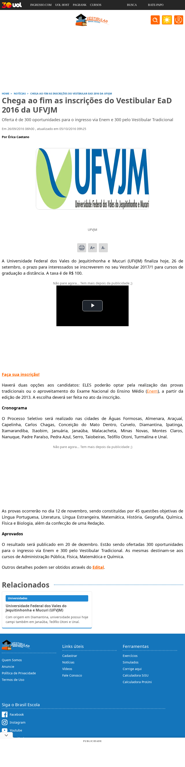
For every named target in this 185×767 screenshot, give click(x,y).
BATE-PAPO (155, 5)
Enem (152, 391)
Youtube (16, 730)
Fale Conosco (72, 675)
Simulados (131, 662)
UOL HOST (62, 5)
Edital (98, 567)
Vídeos (67, 669)
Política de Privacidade (19, 673)
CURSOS (95, 5)
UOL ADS (36, 15)
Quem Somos (12, 660)
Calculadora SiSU (135, 675)
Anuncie (8, 666)
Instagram (17, 722)
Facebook (17, 714)
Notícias (68, 662)
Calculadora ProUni (137, 682)
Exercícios (130, 656)
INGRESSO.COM (41, 5)
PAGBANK (79, 5)
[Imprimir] (81, 247)
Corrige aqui (132, 669)
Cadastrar (69, 656)
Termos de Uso (13, 679)
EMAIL (131, 15)
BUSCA (132, 5)
